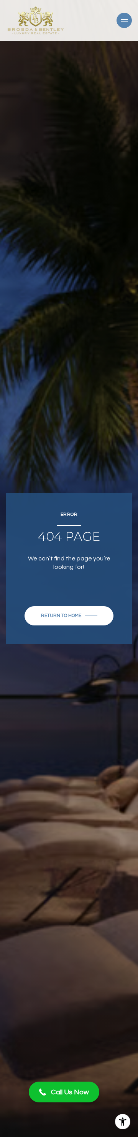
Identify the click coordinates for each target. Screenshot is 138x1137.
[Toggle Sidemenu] (124, 20)
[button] (64, 1092)
